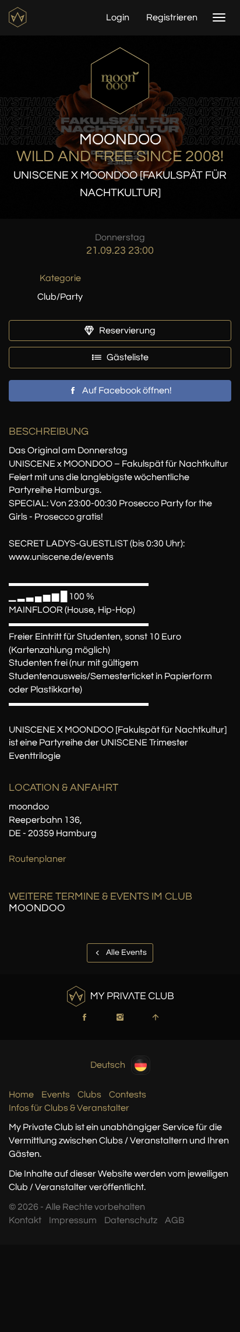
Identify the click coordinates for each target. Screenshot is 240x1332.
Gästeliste (127, 357)
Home (21, 1094)
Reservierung (126, 330)
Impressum (73, 1220)
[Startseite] (19, 17)
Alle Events (125, 953)
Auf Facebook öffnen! (126, 390)
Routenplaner (37, 859)
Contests (127, 1094)
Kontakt (25, 1220)
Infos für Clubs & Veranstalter (69, 1108)
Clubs (89, 1094)
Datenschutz (130, 1220)
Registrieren (171, 17)
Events (55, 1094)
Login (117, 17)
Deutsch (107, 1064)
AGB (175, 1220)
